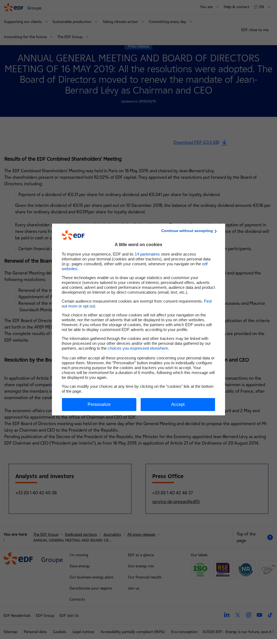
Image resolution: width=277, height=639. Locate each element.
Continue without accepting (187, 231)
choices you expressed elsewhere (138, 348)
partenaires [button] (147, 254)
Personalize (99, 404)
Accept (177, 404)
